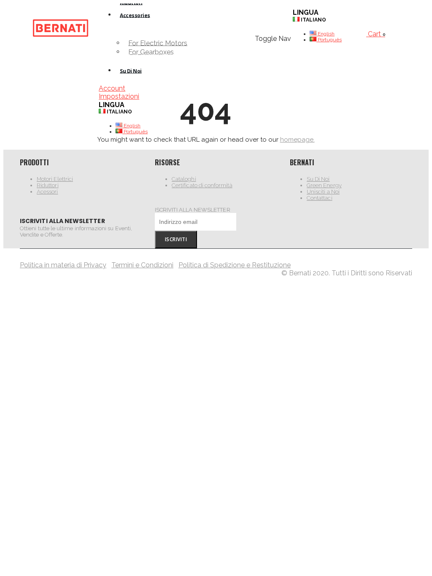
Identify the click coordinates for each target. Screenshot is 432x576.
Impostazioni (119, 96)
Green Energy (324, 185)
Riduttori (48, 185)
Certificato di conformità (202, 185)
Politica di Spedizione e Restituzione (234, 265)
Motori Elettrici (55, 179)
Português (135, 132)
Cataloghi (184, 179)
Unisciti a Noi (323, 191)
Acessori (47, 191)
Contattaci (319, 198)
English (131, 126)
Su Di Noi (318, 179)
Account (112, 88)
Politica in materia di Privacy (63, 265)
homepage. (297, 139)
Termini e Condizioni (142, 265)
